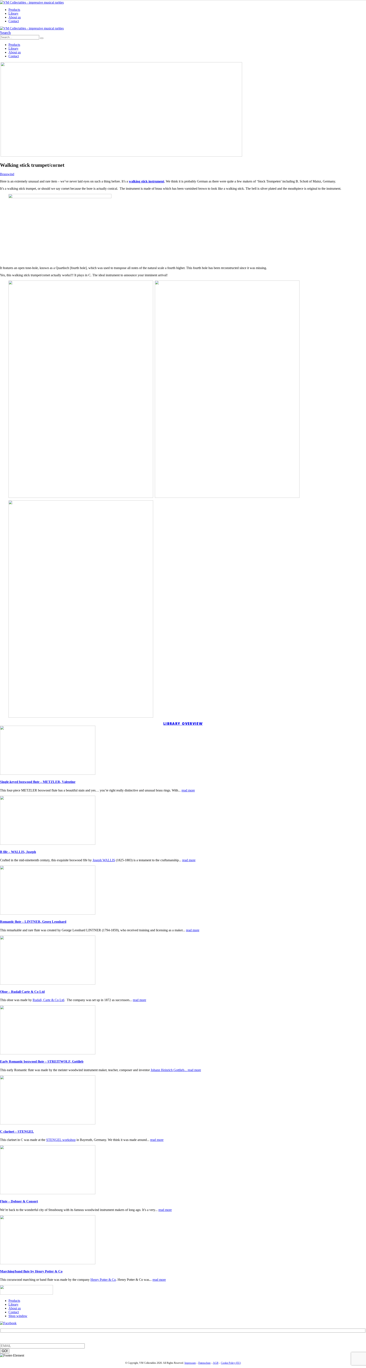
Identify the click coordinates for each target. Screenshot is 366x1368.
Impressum (190, 1362)
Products (14, 9)
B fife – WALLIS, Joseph (18, 852)
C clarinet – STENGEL (17, 1131)
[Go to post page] (47, 773)
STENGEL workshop (61, 1140)
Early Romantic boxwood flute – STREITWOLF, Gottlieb (41, 1061)
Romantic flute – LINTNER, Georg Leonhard (33, 921)
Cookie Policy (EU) (231, 1362)
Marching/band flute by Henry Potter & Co (31, 1271)
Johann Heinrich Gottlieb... (169, 1070)
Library (13, 13)
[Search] (41, 38)
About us (14, 17)
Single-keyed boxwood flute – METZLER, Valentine (37, 782)
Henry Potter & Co (103, 1279)
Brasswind (7, 174)
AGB (215, 1362)
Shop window (17, 1316)
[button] (5, 32)
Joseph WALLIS (104, 860)
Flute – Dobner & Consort (19, 1201)
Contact (13, 21)
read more (188, 790)
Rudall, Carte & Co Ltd (48, 1000)
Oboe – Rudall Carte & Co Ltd (22, 991)
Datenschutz (204, 1362)
